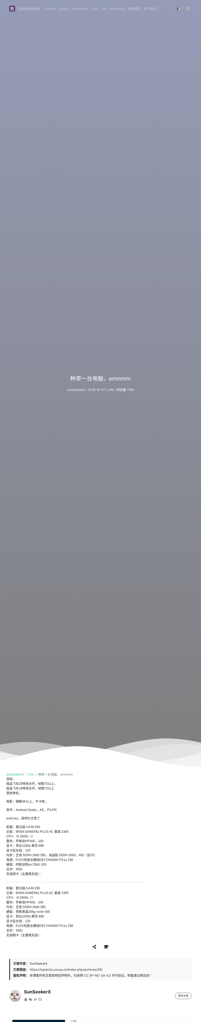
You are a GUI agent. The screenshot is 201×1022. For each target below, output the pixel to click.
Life (104, 9)
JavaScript (80, 9)
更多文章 (183, 995)
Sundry (64, 9)
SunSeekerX (28, 8)
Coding (50, 9)
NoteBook (117, 9)
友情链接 (134, 9)
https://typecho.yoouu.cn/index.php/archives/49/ (66, 969)
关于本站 (150, 9)
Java (94, 9)
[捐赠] (106, 947)
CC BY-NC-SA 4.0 (97, 975)
